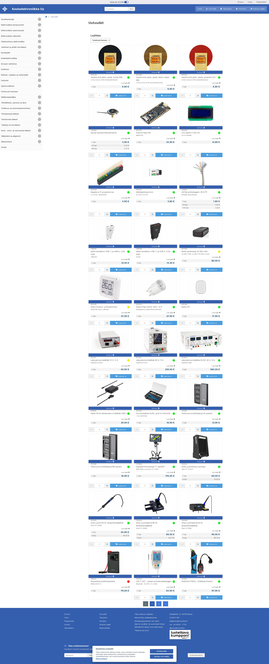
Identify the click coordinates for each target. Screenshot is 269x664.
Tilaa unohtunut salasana (143, 614)
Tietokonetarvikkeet (10, 114)
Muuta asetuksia (101, 658)
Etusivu (241, 2)
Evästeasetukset (196, 655)
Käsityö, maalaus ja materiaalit (14, 75)
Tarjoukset (227, 9)
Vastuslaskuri (69, 628)
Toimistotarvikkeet (9, 119)
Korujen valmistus (9, 64)
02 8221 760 (174, 618)
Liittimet (5, 80)
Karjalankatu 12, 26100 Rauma (181, 614)
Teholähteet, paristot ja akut (13, 103)
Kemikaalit (5, 53)
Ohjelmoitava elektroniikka (12, 41)
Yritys (250, 2)
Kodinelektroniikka (9, 58)
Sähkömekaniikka (8, 97)
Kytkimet (5, 69)
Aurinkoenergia (7, 19)
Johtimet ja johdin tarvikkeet (13, 47)
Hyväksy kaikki (162, 651)
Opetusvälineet (7, 86)
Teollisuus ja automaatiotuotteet (15, 108)
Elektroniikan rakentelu (11, 36)
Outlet (4, 147)
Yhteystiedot (261, 2)
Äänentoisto (6, 142)
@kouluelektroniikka (177, 628)
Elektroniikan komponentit (12, 25)
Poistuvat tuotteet (9, 91)
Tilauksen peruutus (141, 630)
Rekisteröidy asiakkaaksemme (145, 618)
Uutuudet (212, 9)
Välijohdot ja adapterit (11, 136)
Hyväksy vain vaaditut (161, 656)
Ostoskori (242, 9)
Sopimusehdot (104, 628)
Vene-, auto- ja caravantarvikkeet (16, 130)
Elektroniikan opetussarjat (12, 30)
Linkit (200, 9)
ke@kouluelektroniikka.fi (178, 621)
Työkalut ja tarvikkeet (10, 125)
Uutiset (67, 624)
